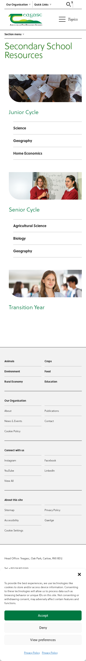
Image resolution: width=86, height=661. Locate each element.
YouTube (9, 470)
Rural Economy (13, 381)
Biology (19, 238)
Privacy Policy (32, 653)
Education (51, 381)
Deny (43, 627)
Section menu (12, 34)
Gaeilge (49, 520)
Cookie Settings (13, 530)
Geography (22, 140)
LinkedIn (50, 470)
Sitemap (9, 510)
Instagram (10, 460)
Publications (52, 411)
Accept (43, 615)
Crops (48, 361)
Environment (12, 371)
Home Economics (27, 153)
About (7, 411)
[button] (79, 574)
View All (9, 481)
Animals (9, 361)
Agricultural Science (29, 225)
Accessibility (11, 520)
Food (48, 371)
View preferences (43, 640)
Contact (49, 421)
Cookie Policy (12, 431)
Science (19, 127)
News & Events (13, 421)
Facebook (50, 460)
